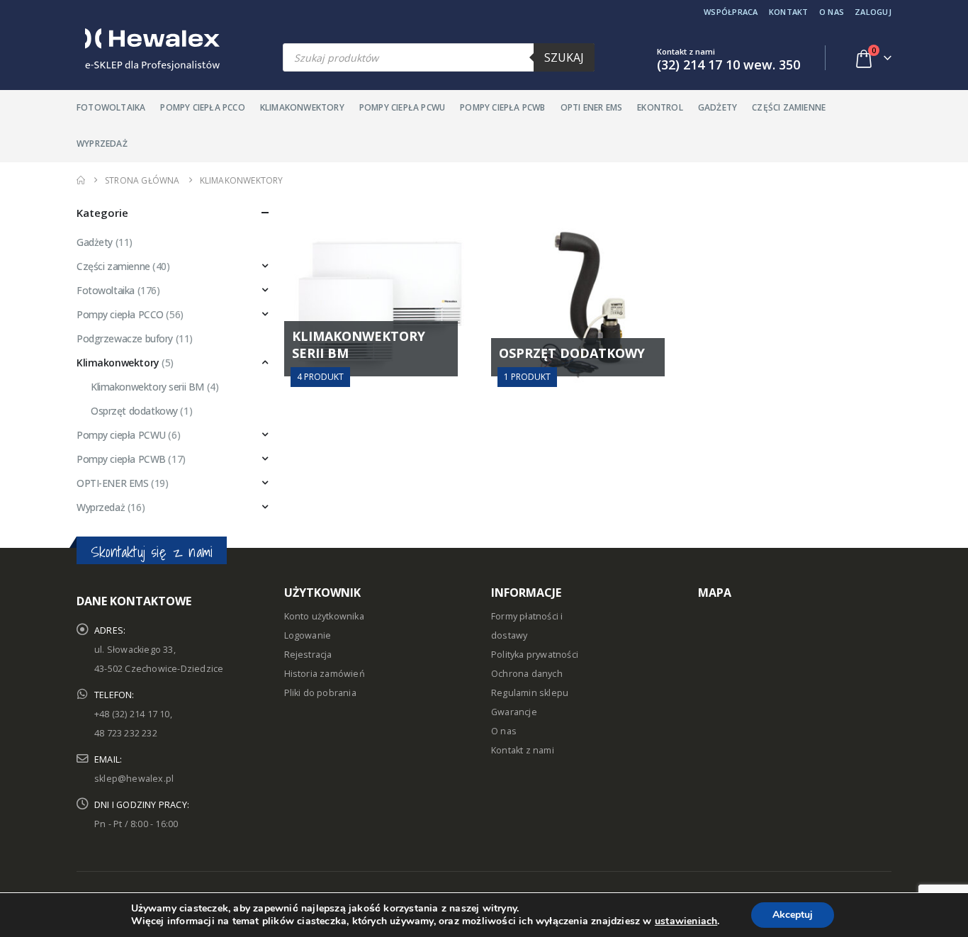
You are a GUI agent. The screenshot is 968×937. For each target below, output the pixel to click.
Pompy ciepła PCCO (202, 107)
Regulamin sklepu (529, 693)
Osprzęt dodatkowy (134, 410)
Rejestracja (308, 655)
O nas (831, 11)
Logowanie (308, 635)
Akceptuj (792, 914)
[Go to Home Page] (81, 180)
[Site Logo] (148, 49)
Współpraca (731, 11)
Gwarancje (514, 712)
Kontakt (789, 11)
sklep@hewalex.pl (134, 779)
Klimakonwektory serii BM (147, 386)
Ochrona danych (527, 674)
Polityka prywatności (534, 655)
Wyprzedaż (102, 144)
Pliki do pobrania (320, 693)
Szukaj (564, 57)
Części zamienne (789, 107)
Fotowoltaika (111, 107)
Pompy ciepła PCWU (402, 107)
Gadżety (717, 107)
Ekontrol (660, 107)
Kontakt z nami (522, 750)
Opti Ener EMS (592, 107)
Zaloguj (873, 11)
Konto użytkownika (324, 616)
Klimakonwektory (302, 107)
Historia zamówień (324, 674)
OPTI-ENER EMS (113, 483)
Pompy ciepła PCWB (502, 107)
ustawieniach (686, 921)
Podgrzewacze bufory (125, 338)
